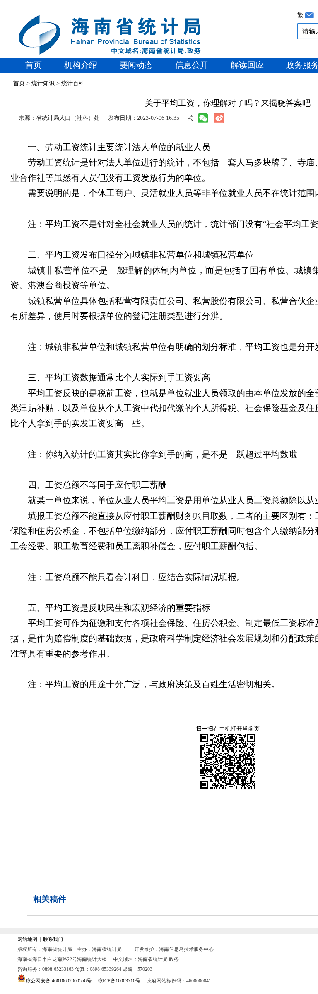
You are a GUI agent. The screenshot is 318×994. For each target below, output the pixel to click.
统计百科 (72, 83)
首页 (33, 64)
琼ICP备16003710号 (119, 981)
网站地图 (27, 939)
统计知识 (43, 83)
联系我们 (53, 939)
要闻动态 (136, 64)
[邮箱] (309, 15)
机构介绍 (80, 64)
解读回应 (247, 64)
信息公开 (191, 64)
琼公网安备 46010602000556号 (59, 981)
